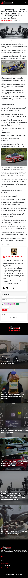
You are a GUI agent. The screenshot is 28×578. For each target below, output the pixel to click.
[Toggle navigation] (25, 2)
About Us (2, 558)
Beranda (3, 7)
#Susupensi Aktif (5, 244)
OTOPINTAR (8, 7)
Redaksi (2, 560)
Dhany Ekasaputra (6, 20)
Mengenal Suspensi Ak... (16, 7)
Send (4, 309)
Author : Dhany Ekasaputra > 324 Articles (12, 257)
